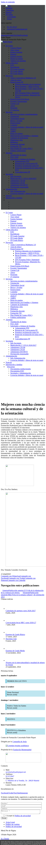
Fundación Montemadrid (22, 750)
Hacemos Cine (11, 639)
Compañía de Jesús (19, 742)
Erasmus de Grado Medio (15, 651)
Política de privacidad (23, 816)
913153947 (10, 776)
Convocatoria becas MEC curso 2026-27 (21, 623)
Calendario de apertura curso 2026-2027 (21, 611)
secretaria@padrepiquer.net (16, 772)
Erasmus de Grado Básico (15, 634)
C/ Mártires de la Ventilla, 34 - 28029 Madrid (22, 781)
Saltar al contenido (8, 2)
